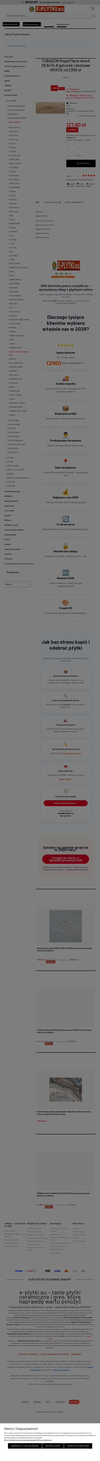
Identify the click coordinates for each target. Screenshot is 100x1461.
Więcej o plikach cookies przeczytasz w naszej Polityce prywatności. (28, 1440)
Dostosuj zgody (53, 1446)
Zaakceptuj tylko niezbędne (25, 1446)
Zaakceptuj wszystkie (78, 1446)
